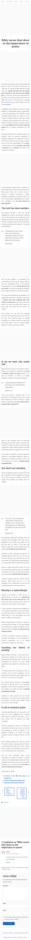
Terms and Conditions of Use (9, 933)
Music (21, 1)
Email (4, 910)
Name (5, 903)
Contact (27, 933)
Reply (9, 862)
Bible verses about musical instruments (9, 792)
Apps (26, 1)
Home (2, 1)
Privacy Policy (20, 933)
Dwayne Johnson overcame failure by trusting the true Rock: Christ (22, 793)
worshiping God (8, 102)
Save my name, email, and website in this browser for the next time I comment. (16, 918)
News (16, 1)
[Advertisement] (15, 19)
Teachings (9, 1)
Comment (6, 885)
